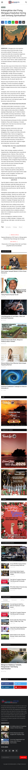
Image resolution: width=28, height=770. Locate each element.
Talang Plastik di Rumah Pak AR (9, 294)
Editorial (3, 7)
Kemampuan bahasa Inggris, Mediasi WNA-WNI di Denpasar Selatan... (17, 573)
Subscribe (23, 757)
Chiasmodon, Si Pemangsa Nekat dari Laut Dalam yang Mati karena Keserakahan (14, 244)
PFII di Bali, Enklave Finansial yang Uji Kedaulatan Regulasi (18, 587)
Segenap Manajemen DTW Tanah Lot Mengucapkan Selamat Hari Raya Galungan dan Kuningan (14, 238)
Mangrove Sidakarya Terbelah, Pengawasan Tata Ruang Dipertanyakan (11, 667)
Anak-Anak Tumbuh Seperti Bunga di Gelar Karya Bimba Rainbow (18, 628)
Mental (20, 227)
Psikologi (15, 227)
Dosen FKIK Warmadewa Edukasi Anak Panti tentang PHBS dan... (18, 564)
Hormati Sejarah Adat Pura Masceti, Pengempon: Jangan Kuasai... (17, 606)
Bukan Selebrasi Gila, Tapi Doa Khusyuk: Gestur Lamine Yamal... (18, 635)
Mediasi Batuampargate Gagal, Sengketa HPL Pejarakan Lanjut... (17, 733)
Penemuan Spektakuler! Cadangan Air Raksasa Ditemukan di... (14, 387)
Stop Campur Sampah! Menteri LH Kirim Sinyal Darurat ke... (13, 272)
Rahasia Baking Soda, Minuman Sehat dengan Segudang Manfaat (13, 364)
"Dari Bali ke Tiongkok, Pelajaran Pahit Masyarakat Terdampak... (18, 580)
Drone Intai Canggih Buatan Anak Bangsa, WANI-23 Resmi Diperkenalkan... (17, 741)
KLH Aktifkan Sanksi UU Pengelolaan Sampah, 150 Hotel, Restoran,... (18, 727)
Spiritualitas (8, 227)
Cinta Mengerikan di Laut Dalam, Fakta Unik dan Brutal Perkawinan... (13, 317)
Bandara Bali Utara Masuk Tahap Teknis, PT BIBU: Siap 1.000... (18, 620)
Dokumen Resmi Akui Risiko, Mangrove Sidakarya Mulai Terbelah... (12, 340)
